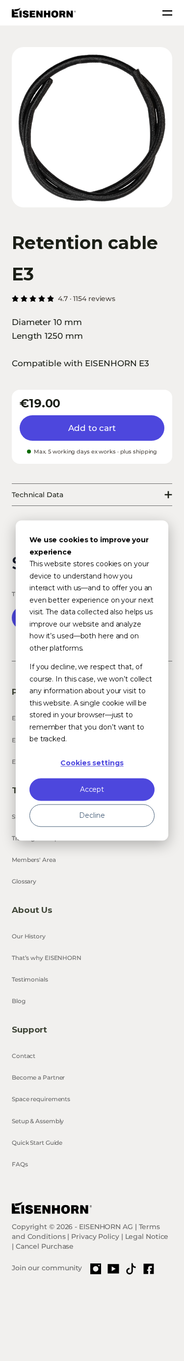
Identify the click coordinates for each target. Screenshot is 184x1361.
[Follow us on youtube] (113, 1269)
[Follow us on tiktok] (131, 1269)
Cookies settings (91, 763)
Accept (92, 789)
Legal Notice (147, 1236)
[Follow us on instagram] (96, 1269)
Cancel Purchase (45, 1246)
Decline (92, 815)
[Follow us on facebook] (149, 1269)
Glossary (24, 881)
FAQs (20, 1164)
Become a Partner (38, 1077)
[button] (92, 127)
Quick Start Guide (37, 1142)
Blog (19, 1001)
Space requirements (41, 1099)
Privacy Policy (95, 1236)
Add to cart (92, 428)
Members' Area (34, 859)
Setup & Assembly (38, 1121)
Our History (29, 936)
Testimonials (30, 979)
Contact (23, 1055)
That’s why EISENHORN (46, 957)
